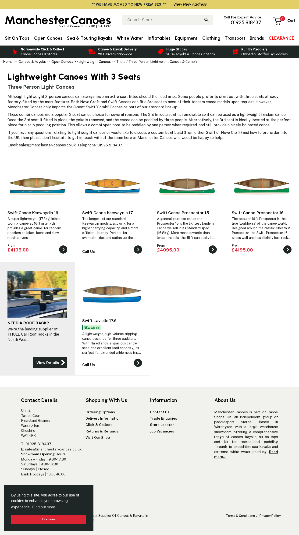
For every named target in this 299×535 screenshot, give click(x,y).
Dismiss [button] (48, 519)
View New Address (190, 4)
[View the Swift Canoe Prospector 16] (287, 252)
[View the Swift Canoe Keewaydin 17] (138, 252)
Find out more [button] (43, 507)
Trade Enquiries (163, 418)
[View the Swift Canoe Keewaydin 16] (63, 252)
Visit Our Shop (97, 437)
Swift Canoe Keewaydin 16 (32, 212)
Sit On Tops (17, 38)
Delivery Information (103, 418)
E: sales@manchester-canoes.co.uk (51, 449)
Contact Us (159, 412)
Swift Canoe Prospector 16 (258, 212)
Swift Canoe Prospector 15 (183, 212)
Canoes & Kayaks (32, 62)
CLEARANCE (281, 38)
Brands (257, 38)
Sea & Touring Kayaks (89, 38)
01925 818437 (246, 22)
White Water (130, 38)
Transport (235, 38)
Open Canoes (62, 62)
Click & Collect (98, 425)
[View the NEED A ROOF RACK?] (50, 362)
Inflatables (159, 38)
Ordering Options (100, 412)
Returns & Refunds (101, 431)
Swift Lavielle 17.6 (99, 320)
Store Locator (162, 425)
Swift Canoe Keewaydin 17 (107, 212)
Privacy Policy (270, 515)
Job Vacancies (162, 431)
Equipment (186, 38)
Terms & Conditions (240, 515)
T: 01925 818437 (36, 444)
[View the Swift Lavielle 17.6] (138, 365)
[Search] (206, 20)
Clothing (211, 38)
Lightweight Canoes (95, 62)
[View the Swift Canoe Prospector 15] (213, 252)
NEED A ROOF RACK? (28, 322)
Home (8, 62)
